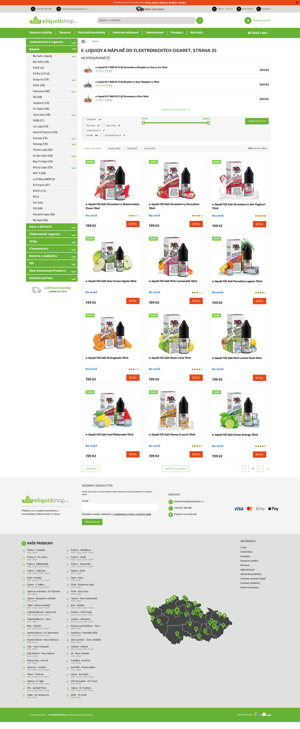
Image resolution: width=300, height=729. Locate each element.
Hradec (182, 2)
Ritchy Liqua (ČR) (43, 167)
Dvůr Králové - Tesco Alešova (40, 653)
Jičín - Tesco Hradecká (38, 646)
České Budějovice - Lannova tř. (41, 612)
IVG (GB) (37, 97)
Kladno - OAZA (78, 570)
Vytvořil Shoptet (244, 714)
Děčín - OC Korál (79, 695)
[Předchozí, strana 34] (245, 469)
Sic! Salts (38, 203)
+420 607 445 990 (183, 508)
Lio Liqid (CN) (40, 126)
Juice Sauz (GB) (41, 115)
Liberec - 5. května (35, 584)
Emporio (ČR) (41, 79)
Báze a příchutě (40, 226)
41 (267, 468)
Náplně (34, 49)
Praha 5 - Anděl (78, 557)
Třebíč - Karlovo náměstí (38, 605)
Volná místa (246, 552)
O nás (243, 547)
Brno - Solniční (34, 626)
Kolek (92, 135)
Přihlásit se (92, 521)
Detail (133, 223)
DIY (31, 263)
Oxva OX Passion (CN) (45, 132)
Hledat (199, 20)
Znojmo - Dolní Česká (81, 612)
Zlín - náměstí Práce (36, 688)
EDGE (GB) (39, 85)
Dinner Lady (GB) (43, 150)
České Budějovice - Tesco (39, 619)
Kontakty (245, 556)
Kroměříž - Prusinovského (83, 667)
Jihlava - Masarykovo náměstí (41, 598)
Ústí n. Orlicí (151, 2)
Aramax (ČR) (40, 138)
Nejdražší (132, 148)
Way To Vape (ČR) (43, 161)
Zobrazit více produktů (174, 109)
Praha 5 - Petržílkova (81, 550)
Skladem (94, 119)
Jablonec (163, 2)
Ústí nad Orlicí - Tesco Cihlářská (86, 639)
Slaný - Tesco (77, 577)
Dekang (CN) (40, 144)
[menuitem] (41, 33)
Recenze (245, 565)
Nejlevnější (114, 148)
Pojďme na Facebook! (185, 514)
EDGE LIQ (38, 68)
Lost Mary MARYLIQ (44, 179)
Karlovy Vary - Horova (37, 660)
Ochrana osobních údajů (252, 578)
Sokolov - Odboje (79, 646)
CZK (228, 9)
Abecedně (149, 148)
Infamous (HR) (41, 91)
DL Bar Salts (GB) (43, 156)
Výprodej (113, 125)
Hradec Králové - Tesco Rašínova (42, 639)
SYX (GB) (38, 208)
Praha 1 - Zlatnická (36, 570)
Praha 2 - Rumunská (80, 564)
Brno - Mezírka (77, 605)
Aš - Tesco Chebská (80, 653)
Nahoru (91, 468)
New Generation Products (47, 270)
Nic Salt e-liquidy (42, 56)
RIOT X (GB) (39, 173)
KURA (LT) (38, 120)
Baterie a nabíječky (43, 256)
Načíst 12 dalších (176, 468)
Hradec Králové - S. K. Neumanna (42, 632)
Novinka (93, 125)
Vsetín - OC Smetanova (38, 695)
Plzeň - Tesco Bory (79, 591)
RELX (36, 197)
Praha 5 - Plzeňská (36, 550)
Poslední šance (115, 135)
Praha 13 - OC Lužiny (37, 557)
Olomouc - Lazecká (36, 667)
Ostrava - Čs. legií (35, 681)
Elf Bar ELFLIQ (41, 73)
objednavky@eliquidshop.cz (189, 501)
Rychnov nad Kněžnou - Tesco (85, 626)
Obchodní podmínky (250, 574)
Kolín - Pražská (34, 577)
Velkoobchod (247, 570)
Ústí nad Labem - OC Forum (84, 681)
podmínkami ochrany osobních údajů (132, 514)
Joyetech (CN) (41, 103)
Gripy (33, 241)
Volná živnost (96, 130)
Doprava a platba (249, 561)
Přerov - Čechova (35, 674)
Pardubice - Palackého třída (84, 632)
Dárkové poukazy (249, 587)
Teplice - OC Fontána (81, 688)
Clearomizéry (38, 248)
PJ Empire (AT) (41, 185)
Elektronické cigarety (44, 234)
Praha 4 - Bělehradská (37, 564)
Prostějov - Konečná (80, 660)
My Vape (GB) (40, 220)
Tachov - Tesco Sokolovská (84, 598)
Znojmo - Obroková (80, 619)
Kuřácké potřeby (41, 278)
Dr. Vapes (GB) (41, 109)
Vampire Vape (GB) (44, 214)
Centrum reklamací (250, 583)
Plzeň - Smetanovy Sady (82, 584)
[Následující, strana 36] (260, 469)
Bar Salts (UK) (41, 62)
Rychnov (173, 2)
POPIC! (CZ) (39, 191)
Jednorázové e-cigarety (46, 42)
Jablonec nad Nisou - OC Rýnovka (43, 591)
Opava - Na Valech (79, 674)
